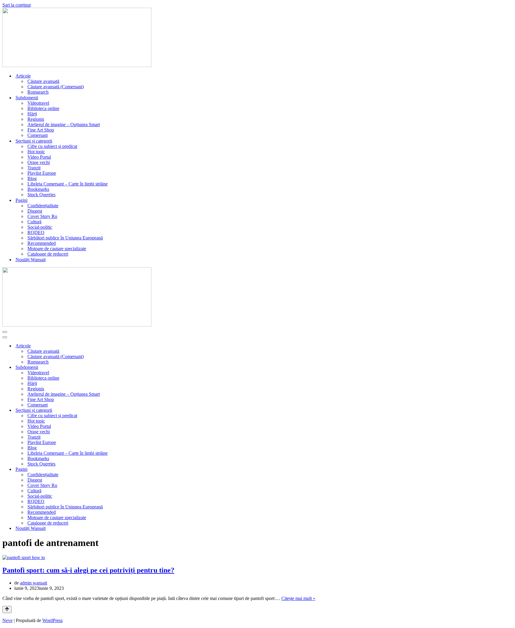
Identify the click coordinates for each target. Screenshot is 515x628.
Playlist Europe (41, 173)
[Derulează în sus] (7, 609)
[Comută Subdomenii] (509, 367)
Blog (32, 178)
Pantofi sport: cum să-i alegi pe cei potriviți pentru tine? (88, 570)
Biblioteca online (43, 108)
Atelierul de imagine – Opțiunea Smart (63, 124)
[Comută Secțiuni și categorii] (509, 410)
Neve (7, 620)
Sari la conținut (16, 4)
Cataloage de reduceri (47, 253)
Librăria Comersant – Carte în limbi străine (67, 183)
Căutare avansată (43, 81)
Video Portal (39, 157)
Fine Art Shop (40, 129)
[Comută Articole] (509, 346)
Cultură (34, 221)
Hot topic (36, 151)
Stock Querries (41, 194)
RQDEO (35, 232)
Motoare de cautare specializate (56, 248)
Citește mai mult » (298, 598)
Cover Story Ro (42, 216)
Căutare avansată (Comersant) (55, 86)
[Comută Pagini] (509, 469)
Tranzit (34, 167)
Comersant (37, 135)
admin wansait (33, 582)
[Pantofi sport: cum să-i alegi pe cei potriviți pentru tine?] (23, 557)
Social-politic (39, 227)
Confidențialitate (42, 205)
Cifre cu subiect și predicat (52, 146)
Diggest (34, 211)
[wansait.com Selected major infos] (76, 65)
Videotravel (38, 103)
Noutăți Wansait (30, 259)
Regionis (35, 119)
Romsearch (38, 92)
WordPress (52, 620)
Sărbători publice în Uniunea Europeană (65, 237)
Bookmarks (38, 189)
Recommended (41, 243)
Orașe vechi (38, 162)
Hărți (32, 113)
